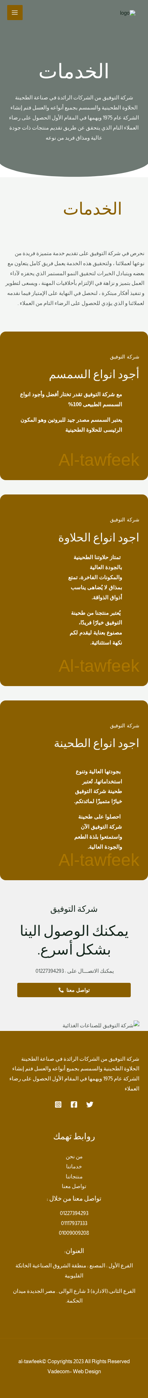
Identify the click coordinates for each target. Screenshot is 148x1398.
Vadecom (58, 1371)
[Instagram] (58, 1104)
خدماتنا (74, 1166)
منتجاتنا (74, 1176)
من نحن (74, 1156)
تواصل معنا (74, 1186)
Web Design (87, 1371)
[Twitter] (89, 1104)
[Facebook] (74, 1104)
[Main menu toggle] (15, 12)
